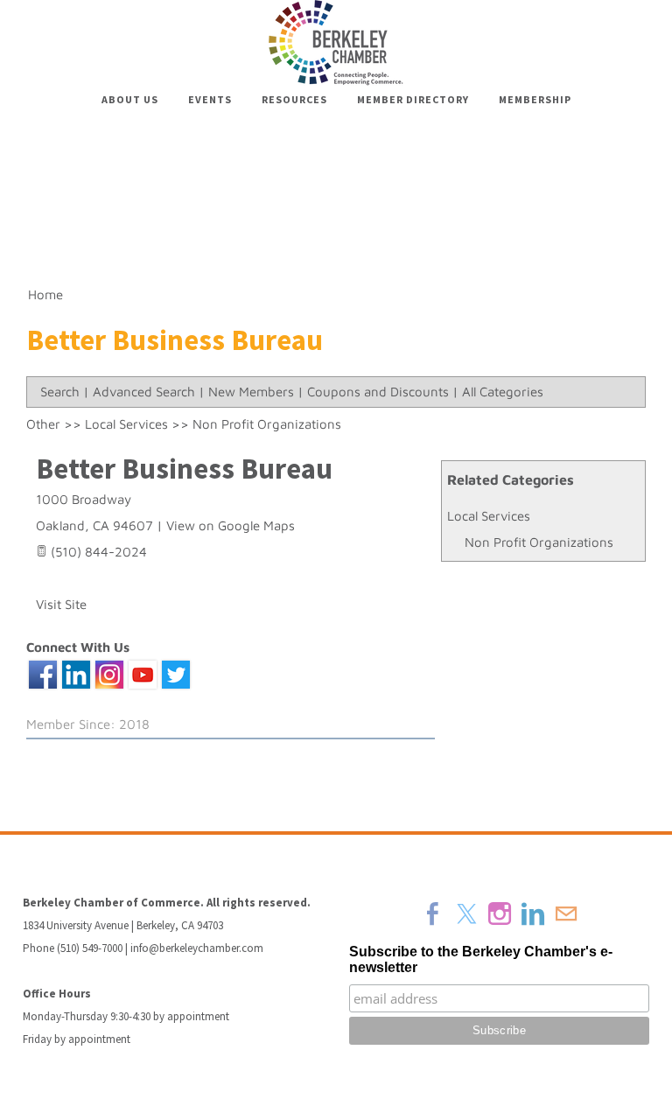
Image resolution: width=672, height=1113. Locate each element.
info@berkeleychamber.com (196, 948)
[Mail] (566, 913)
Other (43, 423)
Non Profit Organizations (539, 542)
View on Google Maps (230, 525)
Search (60, 391)
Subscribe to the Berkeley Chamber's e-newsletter (480, 959)
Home (45, 294)
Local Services (488, 515)
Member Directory (413, 99)
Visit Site (61, 604)
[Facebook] (433, 913)
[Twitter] (466, 913)
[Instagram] (499, 913)
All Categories (502, 391)
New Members (251, 391)
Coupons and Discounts (378, 391)
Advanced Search (144, 391)
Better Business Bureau (184, 468)
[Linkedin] (533, 913)
